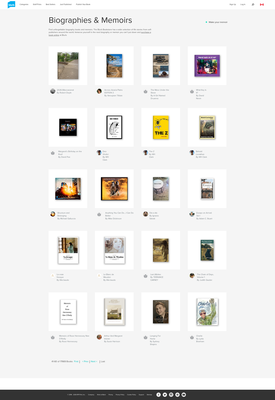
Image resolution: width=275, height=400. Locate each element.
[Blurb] (11, 6)
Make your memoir (218, 22)
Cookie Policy (131, 395)
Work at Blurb (101, 395)
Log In (242, 4)
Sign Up (233, 4)
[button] (262, 4)
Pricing (111, 395)
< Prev (85, 361)
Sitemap (149, 395)
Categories (24, 4)
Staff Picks (37, 4)
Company (91, 395)
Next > (94, 361)
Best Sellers (50, 4)
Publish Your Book (83, 4)
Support (141, 395)
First (76, 361)
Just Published (65, 4)
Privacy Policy (120, 395)
